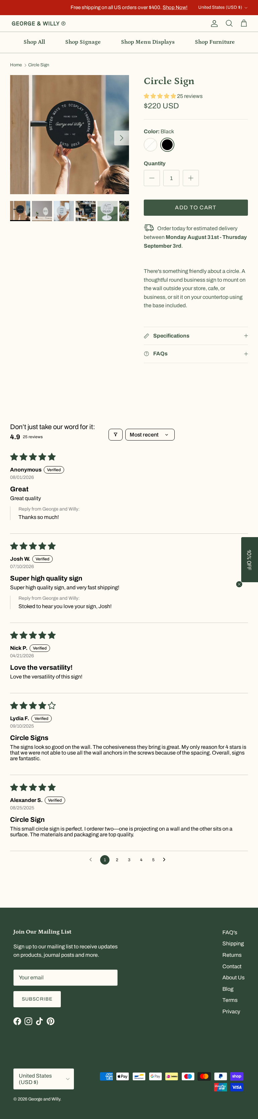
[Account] (213, 24)
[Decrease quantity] (152, 178)
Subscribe (37, 999)
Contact (232, 966)
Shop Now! (175, 7)
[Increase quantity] (191, 178)
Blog (227, 989)
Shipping (233, 943)
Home (16, 65)
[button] (160, 96)
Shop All (34, 42)
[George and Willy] (38, 23)
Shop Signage (83, 42)
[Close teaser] (239, 584)
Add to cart (195, 207)
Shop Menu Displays (148, 42)
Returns (232, 955)
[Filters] (116, 435)
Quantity (155, 163)
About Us (233, 977)
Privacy (231, 1011)
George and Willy (44, 1099)
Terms (230, 1000)
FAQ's (229, 932)
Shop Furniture (215, 42)
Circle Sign (38, 65)
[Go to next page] (166, 860)
